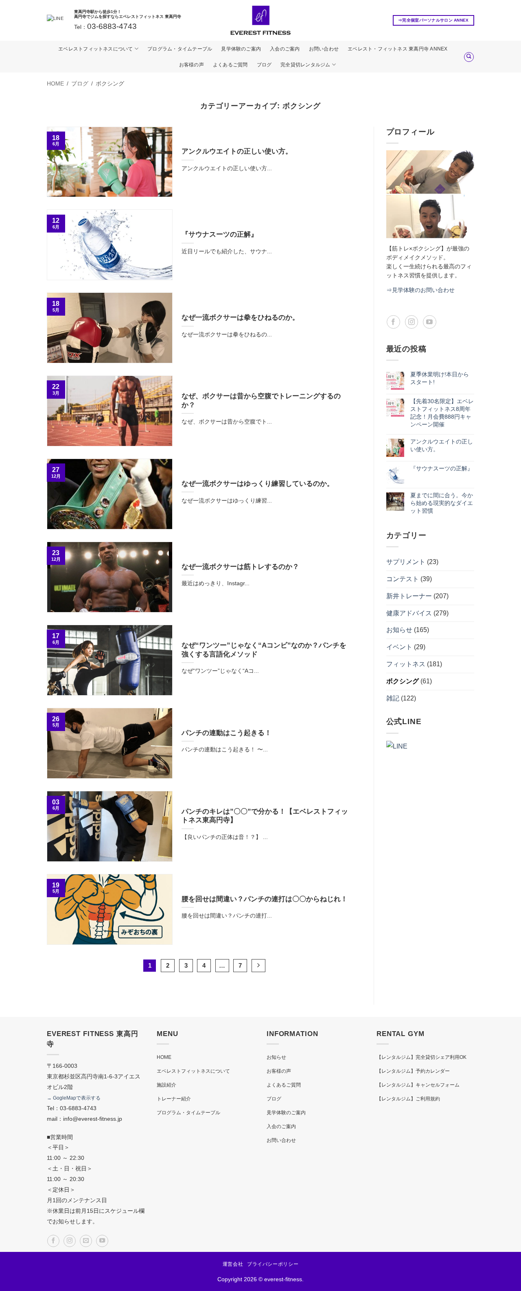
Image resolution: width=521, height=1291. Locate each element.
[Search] (469, 57)
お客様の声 (191, 65)
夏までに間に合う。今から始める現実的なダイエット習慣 (441, 503)
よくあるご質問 (230, 65)
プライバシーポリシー (272, 1264)
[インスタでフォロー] (411, 322)
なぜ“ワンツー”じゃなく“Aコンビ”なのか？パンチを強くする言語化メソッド (264, 649)
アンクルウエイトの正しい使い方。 (237, 151)
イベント (399, 646)
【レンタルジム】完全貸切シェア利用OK (421, 1057)
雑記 (392, 698)
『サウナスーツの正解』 (220, 234)
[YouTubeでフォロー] (429, 322)
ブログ (264, 65)
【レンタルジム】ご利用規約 (408, 1099)
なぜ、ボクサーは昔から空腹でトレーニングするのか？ (261, 400)
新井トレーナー (409, 596)
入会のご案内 (285, 49)
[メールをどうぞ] (86, 1241)
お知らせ (399, 629)
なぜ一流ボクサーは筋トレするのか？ (240, 567)
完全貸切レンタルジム (305, 65)
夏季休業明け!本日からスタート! (439, 378)
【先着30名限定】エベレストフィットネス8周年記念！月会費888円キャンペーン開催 (442, 413)
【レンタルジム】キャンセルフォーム (418, 1085)
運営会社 (233, 1264)
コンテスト (402, 578)
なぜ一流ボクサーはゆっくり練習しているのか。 (258, 483)
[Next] (258, 965)
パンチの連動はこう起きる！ (226, 733)
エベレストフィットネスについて (95, 49)
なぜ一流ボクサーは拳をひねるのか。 (240, 317)
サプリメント (405, 561)
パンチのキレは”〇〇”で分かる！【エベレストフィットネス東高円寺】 (265, 816)
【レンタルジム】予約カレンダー (413, 1071)
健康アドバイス (409, 613)
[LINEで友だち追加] (55, 20)
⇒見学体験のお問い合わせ (420, 290)
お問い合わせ (324, 49)
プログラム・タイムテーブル (179, 49)
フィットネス (405, 664)
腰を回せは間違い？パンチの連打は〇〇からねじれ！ (265, 899)
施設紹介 (166, 1085)
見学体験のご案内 (241, 49)
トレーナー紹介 (174, 1099)
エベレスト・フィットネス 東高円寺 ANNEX (398, 49)
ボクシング (402, 681)
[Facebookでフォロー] (393, 322)
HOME (164, 1057)
